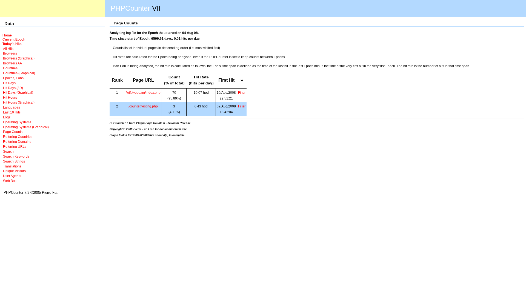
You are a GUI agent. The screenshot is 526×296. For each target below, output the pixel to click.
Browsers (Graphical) (19, 58)
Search (8, 151)
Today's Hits (12, 43)
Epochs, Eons (13, 78)
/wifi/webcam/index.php (143, 92)
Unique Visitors (14, 171)
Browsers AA (12, 63)
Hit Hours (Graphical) (19, 102)
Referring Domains (17, 141)
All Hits (8, 48)
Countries (10, 68)
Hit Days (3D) (13, 88)
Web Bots (10, 181)
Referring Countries (17, 136)
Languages (11, 107)
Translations (12, 166)
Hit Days (9, 83)
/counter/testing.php (143, 106)
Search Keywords (16, 156)
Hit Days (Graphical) (18, 92)
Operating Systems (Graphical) (26, 127)
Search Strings (14, 161)
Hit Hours (10, 97)
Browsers (10, 53)
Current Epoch (13, 39)
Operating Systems (17, 122)
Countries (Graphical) (19, 73)
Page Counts (12, 131)
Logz (6, 117)
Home (7, 35)
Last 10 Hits (12, 112)
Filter (241, 92)
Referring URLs (14, 146)
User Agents (12, 176)
